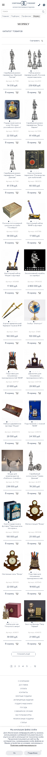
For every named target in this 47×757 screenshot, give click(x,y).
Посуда (23, 707)
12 (35, 666)
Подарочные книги (23, 704)
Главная (5, 16)
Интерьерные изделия (23, 700)
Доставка (23, 685)
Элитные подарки (23, 696)
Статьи (23, 722)
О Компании (23, 681)
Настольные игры (23, 715)
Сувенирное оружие (23, 711)
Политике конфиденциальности (23, 745)
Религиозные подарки (23, 719)
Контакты (23, 692)
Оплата (23, 689)
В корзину (9, 92)
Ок (14, 753)
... (30, 666)
